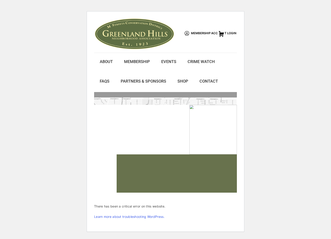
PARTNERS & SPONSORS (143, 81)
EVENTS (168, 61)
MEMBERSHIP (137, 61)
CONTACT (209, 81)
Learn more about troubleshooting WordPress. (129, 217)
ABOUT (106, 61)
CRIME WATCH (201, 61)
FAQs (104, 81)
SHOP (182, 81)
